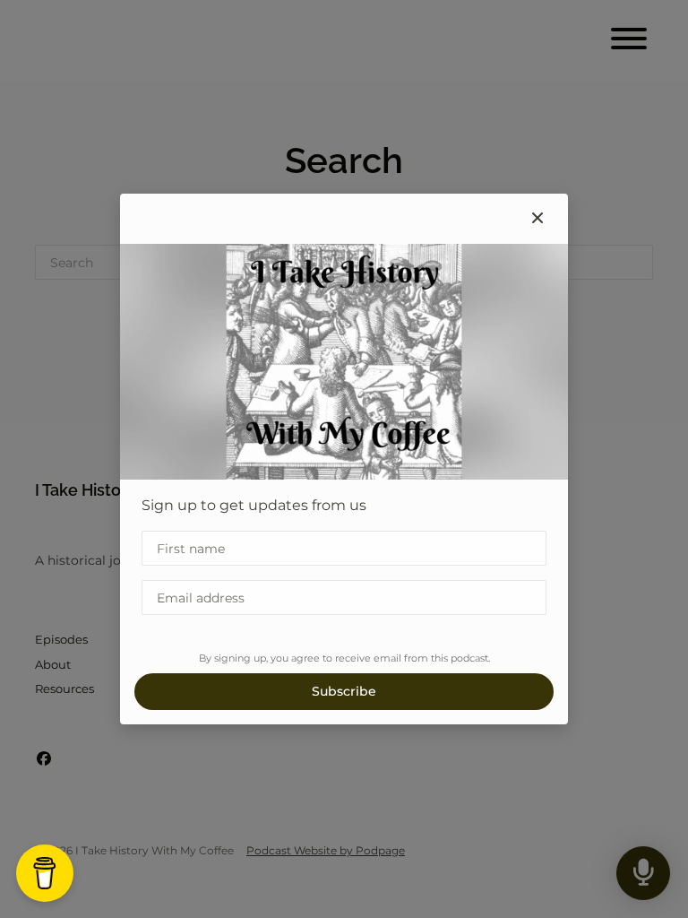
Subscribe (344, 691)
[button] (537, 219)
